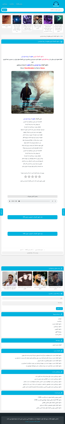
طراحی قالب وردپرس (34, 421)
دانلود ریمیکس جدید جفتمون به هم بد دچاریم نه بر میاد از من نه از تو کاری (42, 384)
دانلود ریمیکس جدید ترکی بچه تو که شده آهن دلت (48, 376)
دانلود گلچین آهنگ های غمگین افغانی (51, 402)
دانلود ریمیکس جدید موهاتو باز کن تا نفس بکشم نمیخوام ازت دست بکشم (42, 381)
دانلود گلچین (58, 329)
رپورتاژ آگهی (58, 332)
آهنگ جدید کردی (57, 345)
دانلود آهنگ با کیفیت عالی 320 (32, 217)
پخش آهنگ (19, 4)
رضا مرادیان (29, 253)
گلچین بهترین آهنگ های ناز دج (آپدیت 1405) (49, 397)
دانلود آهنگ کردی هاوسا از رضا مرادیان (48, 41)
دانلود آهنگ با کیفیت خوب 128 (32, 234)
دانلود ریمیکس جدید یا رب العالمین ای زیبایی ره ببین (47, 379)
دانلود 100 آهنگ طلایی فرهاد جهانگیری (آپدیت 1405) (47, 400)
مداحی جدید (58, 334)
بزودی (59, 319)
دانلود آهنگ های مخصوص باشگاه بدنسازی (50, 405)
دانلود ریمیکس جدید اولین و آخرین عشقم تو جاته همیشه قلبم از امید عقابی (42, 387)
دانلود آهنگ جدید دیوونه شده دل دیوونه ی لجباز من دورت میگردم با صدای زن (41, 363)
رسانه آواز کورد (45, 59)
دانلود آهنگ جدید (56, 324)
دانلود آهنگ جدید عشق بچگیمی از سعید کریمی (49, 361)
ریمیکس (5, 4)
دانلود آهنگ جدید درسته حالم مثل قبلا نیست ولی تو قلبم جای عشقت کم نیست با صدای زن (38, 358)
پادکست (11, 4)
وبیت (26, 421)
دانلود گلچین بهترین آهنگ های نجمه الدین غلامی (48, 408)
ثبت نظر (59, 308)
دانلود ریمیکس (57, 326)
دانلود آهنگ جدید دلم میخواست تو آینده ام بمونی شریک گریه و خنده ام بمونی (41, 355)
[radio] (39, 177)
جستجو (4, 10)
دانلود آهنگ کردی (38, 57)
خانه (62, 36)
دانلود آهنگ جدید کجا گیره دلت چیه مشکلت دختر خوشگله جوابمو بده (43, 366)
